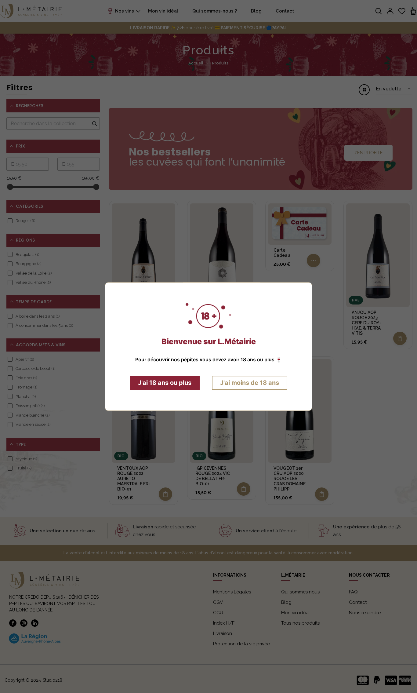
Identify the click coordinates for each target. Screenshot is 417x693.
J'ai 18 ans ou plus (164, 382)
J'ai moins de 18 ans (249, 382)
